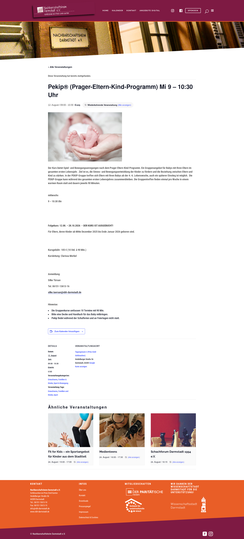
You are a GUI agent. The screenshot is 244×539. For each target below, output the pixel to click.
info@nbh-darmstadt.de (40, 508)
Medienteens (108, 451)
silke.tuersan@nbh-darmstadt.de (64, 292)
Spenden (193, 11)
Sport (56, 395)
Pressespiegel (85, 506)
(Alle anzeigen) (124, 105)
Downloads (83, 501)
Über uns (82, 490)
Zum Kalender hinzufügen (67, 331)
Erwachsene (52, 379)
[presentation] (70, 430)
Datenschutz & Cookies (88, 517)
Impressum (83, 512)
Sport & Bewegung (61, 383)
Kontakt (82, 495)
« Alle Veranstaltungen (60, 67)
